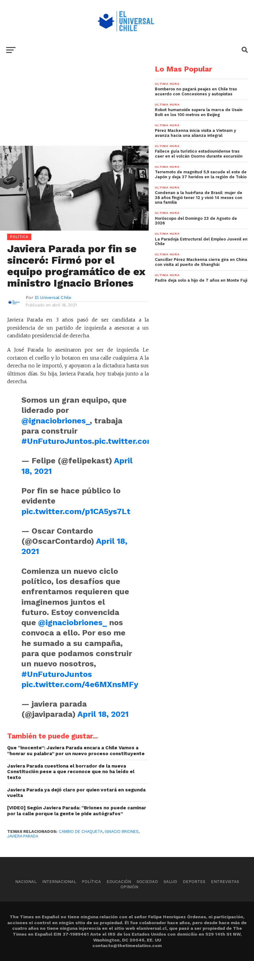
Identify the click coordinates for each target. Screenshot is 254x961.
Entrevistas (225, 881)
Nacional (26, 881)
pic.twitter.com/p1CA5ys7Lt (75, 511)
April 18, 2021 (103, 714)
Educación (119, 881)
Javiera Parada (22, 836)
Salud (170, 881)
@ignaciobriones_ (55, 420)
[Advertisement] (74, 108)
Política (91, 881)
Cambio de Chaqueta (81, 831)
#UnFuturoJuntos (56, 441)
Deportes (194, 881)
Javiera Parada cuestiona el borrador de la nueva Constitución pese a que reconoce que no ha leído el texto (70, 771)
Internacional (59, 881)
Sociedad (147, 881)
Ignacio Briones (121, 831)
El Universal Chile (53, 297)
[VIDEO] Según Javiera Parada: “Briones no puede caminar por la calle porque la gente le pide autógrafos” (76, 810)
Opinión (129, 887)
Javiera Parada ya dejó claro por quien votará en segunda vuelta (76, 793)
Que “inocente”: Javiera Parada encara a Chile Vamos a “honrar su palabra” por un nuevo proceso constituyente (76, 750)
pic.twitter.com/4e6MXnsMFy (79, 684)
